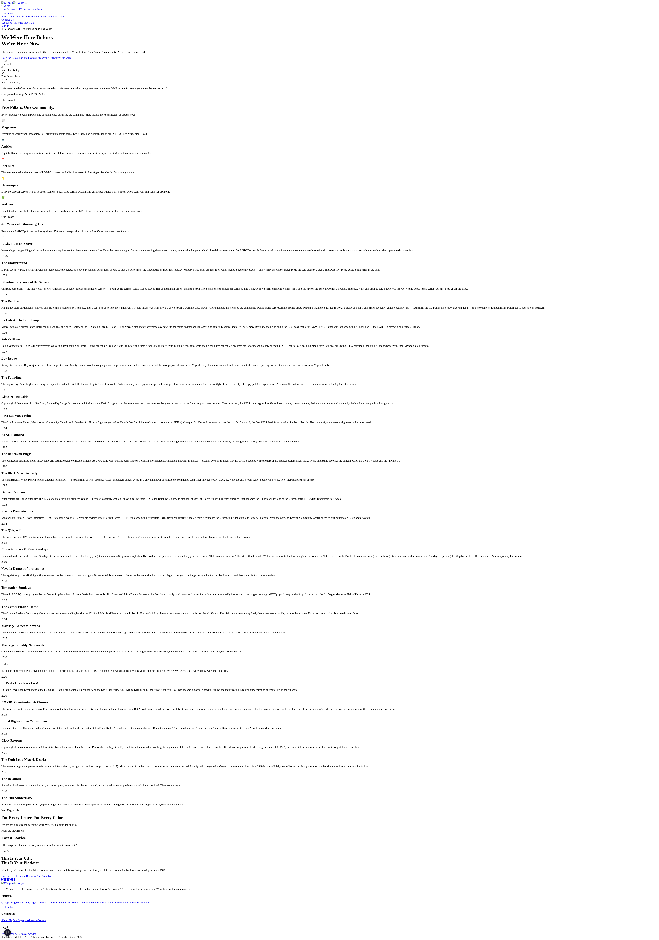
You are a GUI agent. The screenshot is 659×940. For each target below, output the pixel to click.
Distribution (7, 13)
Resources (41, 16)
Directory (30, 16)
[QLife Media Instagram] (10, 880)
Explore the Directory (48, 57)
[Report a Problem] (7, 932)
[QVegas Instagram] (3, 880)
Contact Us (7, 19)
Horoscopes (133, 902)
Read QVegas (29, 902)
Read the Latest (9, 57)
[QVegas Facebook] (6, 880)
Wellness (52, 16)
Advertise (18, 22)
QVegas (5, 5)
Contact (41, 920)
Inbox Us (29, 22)
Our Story (65, 57)
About (61, 16)
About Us (6, 920)
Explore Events (27, 57)
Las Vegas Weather (115, 902)
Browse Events (9, 876)
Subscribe (6, 22)
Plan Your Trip (44, 876)
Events (20, 16)
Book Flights (97, 902)
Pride (4, 16)
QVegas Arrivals (27, 9)
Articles (12, 16)
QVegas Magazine (11, 902)
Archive (40, 9)
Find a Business (27, 876)
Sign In (5, 25)
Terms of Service (27, 933)
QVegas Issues (9, 9)
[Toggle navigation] (26, 3)
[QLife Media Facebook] (13, 880)
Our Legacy (19, 920)
